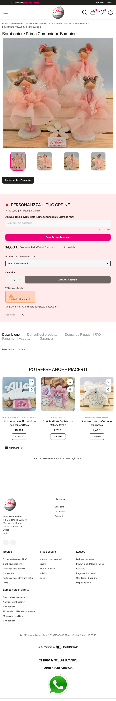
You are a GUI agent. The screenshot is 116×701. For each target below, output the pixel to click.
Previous (3, 161)
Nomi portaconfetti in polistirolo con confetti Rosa (19, 423)
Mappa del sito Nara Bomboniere (13, 618)
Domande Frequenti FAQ (83, 334)
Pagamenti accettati (86, 573)
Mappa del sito (83, 582)
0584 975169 (66, 660)
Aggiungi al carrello (67, 279)
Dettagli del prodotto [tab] (42, 334)
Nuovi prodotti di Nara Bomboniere (14, 604)
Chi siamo (100, 3)
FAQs (109, 3)
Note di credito (47, 568)
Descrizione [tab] (11, 334)
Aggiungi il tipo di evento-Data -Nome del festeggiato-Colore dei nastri (39, 216)
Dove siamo (60, 511)
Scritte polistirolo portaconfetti (19, 417)
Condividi (17, 314)
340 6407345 (63, 668)
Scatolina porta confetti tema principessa (96, 423)
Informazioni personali (51, 559)
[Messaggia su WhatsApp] (58, 684)
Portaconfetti (58, 417)
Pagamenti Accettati (17, 338)
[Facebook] (3, 3)
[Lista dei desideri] (31, 382)
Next (111, 161)
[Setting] (111, 12)
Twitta (22, 314)
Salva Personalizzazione (58, 237)
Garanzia (46, 338)
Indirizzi (44, 573)
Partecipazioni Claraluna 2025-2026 (18, 580)
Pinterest (27, 314)
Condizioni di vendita (86, 578)
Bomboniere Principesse (96, 417)
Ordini (43, 564)
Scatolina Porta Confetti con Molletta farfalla (58, 423)
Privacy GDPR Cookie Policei (90, 564)
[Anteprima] (31, 389)
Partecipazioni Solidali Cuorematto (14, 571)
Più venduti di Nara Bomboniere (19, 611)
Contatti (59, 516)
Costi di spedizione (12, 564)
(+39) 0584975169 (31, 2)
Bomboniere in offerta (14, 597)
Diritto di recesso (85, 559)
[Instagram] (8, 3)
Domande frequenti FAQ (15, 559)
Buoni (43, 578)
